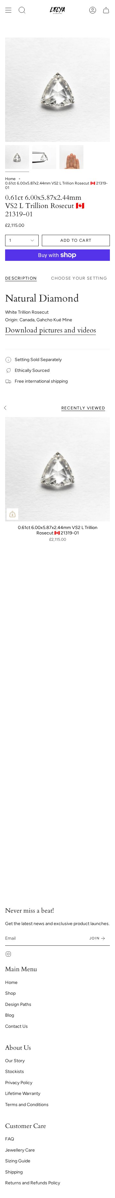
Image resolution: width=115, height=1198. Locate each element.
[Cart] (106, 10)
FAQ (9, 1139)
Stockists (14, 1071)
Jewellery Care (20, 1150)
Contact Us (16, 1026)
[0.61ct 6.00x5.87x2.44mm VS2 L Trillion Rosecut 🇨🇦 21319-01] (57, 469)
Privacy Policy (18, 1082)
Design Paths (18, 1004)
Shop (10, 993)
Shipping (14, 1172)
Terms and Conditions (27, 1104)
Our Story (15, 1060)
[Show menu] (8, 10)
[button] (22, 10)
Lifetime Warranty (22, 1093)
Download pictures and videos (50, 330)
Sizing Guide (17, 1161)
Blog (9, 1015)
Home (10, 179)
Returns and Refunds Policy (32, 1183)
